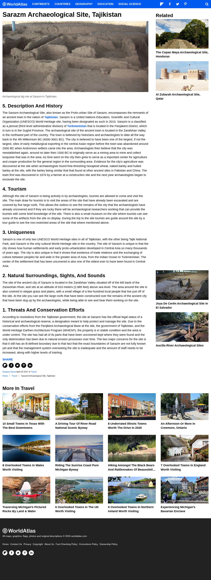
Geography (84, 4)
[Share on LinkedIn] (30, 365)
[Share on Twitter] (17, 365)
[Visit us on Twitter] (18, 552)
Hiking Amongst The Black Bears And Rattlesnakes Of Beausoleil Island (131, 469)
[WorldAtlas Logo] (16, 4)
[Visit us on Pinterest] (24, 552)
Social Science (129, 4)
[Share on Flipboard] (4, 365)
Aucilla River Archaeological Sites (180, 345)
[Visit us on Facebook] (11, 552)
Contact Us (16, 544)
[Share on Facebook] (11, 365)
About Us (49, 544)
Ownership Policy (109, 544)
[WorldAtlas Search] (207, 4)
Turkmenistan (77, 126)
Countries (62, 4)
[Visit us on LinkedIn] (31, 552)
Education (105, 4)
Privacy (27, 544)
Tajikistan (51, 117)
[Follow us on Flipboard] (4, 552)
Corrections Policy (88, 544)
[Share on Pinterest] (23, 365)
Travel (34, 372)
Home (5, 544)
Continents (41, 4)
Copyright (38, 544)
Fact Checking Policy (66, 544)
